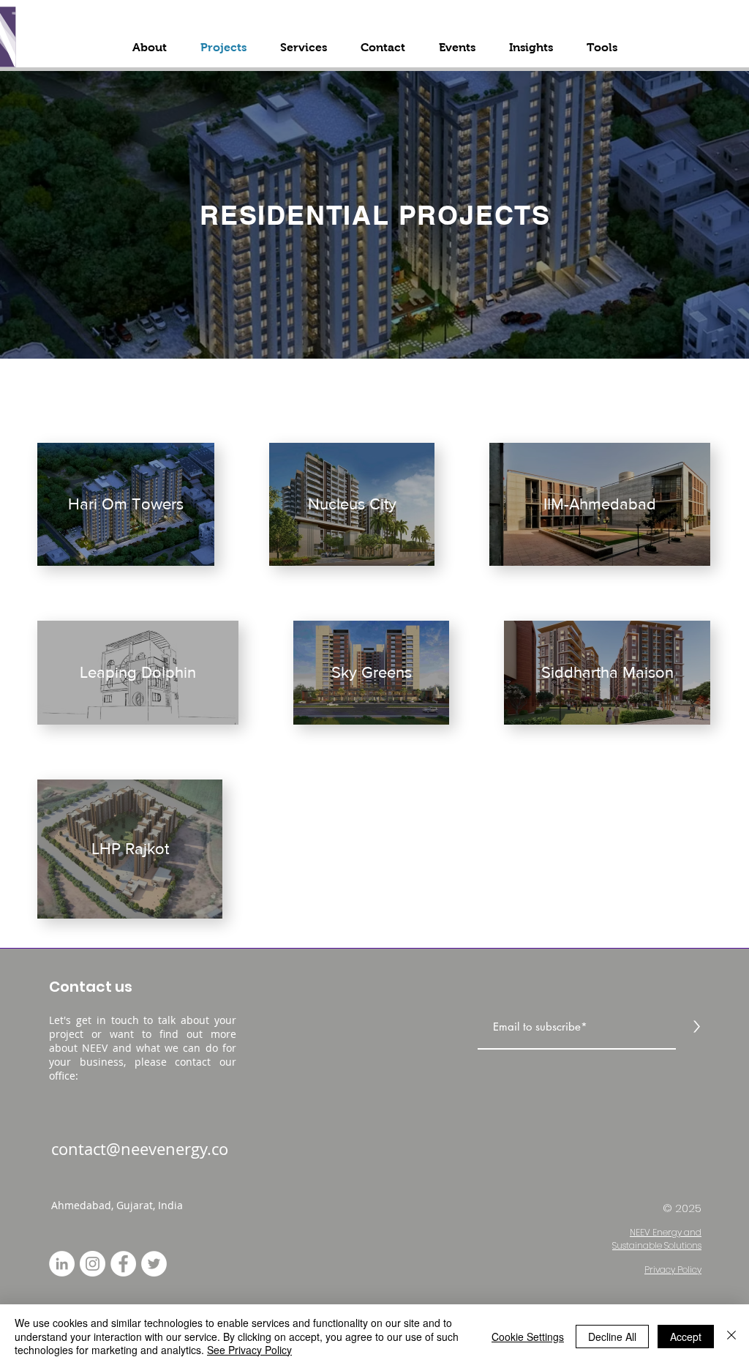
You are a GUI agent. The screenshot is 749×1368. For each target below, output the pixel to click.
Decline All (612, 1336)
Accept (685, 1336)
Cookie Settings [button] (528, 1336)
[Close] (731, 1336)
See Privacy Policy (249, 1349)
